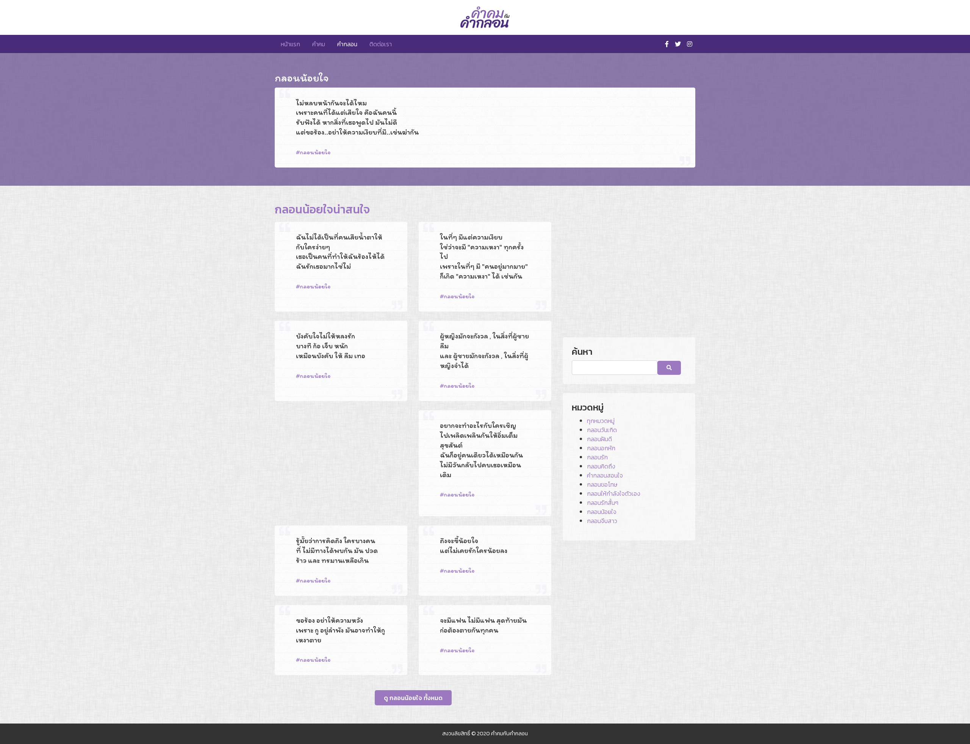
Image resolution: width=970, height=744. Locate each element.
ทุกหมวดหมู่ (601, 420)
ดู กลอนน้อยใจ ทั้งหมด (413, 697)
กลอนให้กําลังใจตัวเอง (613, 493)
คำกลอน (347, 44)
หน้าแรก (290, 44)
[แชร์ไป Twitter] (663, 167)
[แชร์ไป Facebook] (652, 167)
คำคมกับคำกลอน (509, 733)
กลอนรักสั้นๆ (602, 502)
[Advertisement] (341, 463)
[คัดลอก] (675, 167)
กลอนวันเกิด (602, 429)
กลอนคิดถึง (601, 466)
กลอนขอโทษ (602, 484)
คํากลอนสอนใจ (605, 475)
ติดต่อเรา (380, 44)
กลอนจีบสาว (602, 520)
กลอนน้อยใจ (315, 152)
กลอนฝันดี (599, 438)
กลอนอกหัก (601, 448)
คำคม (318, 44)
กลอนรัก (597, 457)
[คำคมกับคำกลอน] (485, 17)
